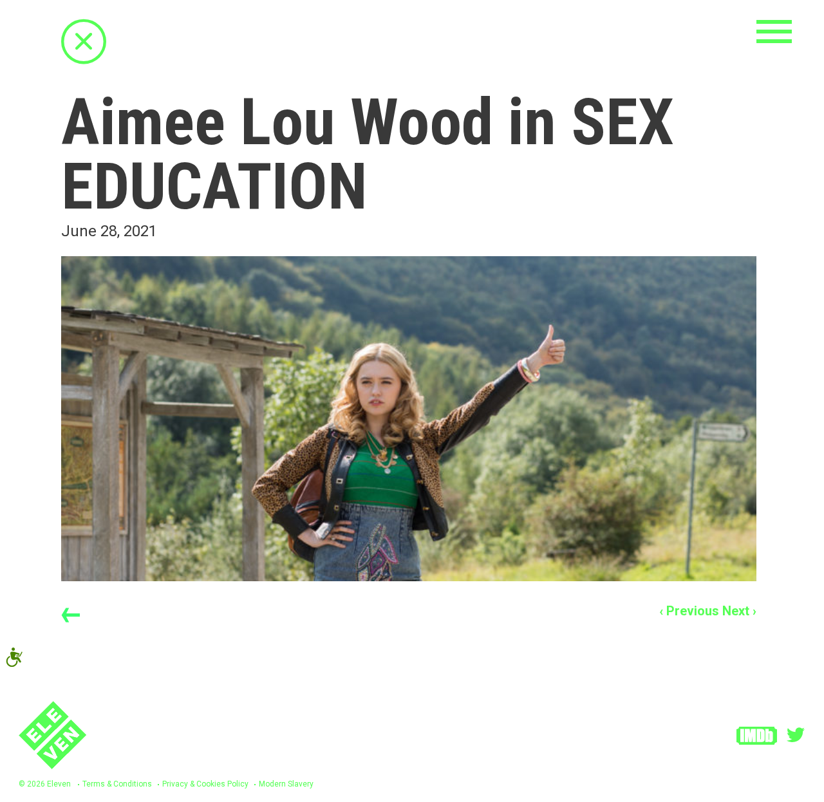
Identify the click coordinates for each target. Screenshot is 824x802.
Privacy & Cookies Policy (205, 783)
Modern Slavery (286, 783)
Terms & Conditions (117, 783)
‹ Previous (689, 611)
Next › (739, 611)
